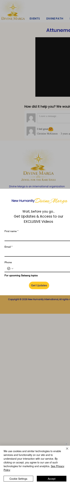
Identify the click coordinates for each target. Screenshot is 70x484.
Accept (51, 478)
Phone (8, 262)
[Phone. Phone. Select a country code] (10, 268)
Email (8, 246)
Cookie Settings (18, 478)
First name (11, 231)
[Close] (65, 450)
